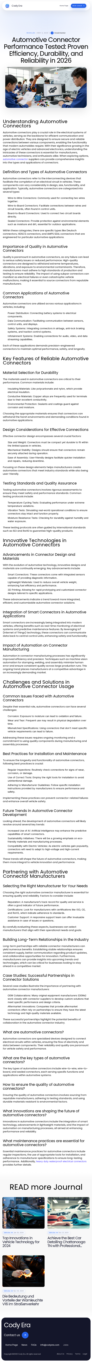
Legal (85, 1354)
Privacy (70, 1354)
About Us (60, 1354)
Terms (77, 1354)
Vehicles (30, 33)
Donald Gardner (60, 33)
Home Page (11, 1344)
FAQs (34, 1344)
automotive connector (15, 159)
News (24, 1344)
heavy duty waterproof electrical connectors (61, 1161)
